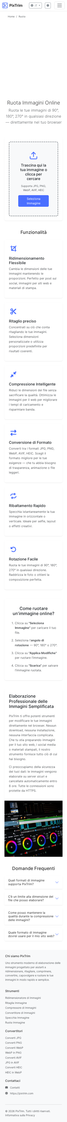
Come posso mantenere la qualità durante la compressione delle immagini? (30, 916)
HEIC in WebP (13, 1072)
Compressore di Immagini (20, 1007)
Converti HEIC (13, 1067)
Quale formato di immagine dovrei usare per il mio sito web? (31, 934)
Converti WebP (14, 1047)
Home (11, 16)
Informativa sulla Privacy (20, 1115)
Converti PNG (13, 1042)
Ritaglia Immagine (16, 1002)
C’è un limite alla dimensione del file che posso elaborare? (30, 898)
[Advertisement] (33, 55)
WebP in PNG (13, 1052)
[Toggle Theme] (48, 5)
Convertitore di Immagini (20, 1012)
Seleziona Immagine (33, 201)
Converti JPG (13, 1037)
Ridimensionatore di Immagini (23, 997)
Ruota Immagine (15, 1022)
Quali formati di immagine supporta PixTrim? (26, 882)
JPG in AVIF (12, 1062)
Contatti (15, 1087)
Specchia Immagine (17, 1017)
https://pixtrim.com (21, 1093)
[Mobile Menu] (59, 5)
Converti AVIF (13, 1057)
